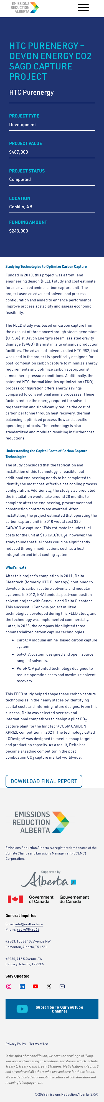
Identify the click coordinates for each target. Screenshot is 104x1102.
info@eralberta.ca (29, 924)
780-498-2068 (28, 929)
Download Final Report (44, 781)
